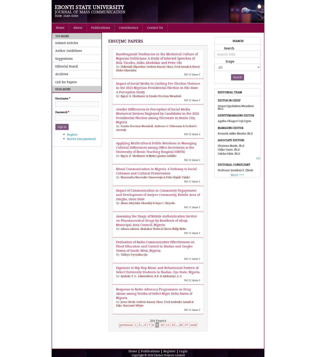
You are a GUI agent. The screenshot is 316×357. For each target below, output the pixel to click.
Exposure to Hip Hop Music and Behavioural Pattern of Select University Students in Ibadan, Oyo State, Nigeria (158, 270)
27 (186, 325)
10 (162, 325)
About (77, 28)
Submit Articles (66, 43)
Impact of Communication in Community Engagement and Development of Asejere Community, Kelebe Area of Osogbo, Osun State (158, 194)
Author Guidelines (68, 51)
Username (62, 98)
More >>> (237, 175)
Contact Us (155, 28)
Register (72, 134)
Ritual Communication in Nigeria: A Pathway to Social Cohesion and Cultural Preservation (156, 171)
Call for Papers (66, 82)
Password (62, 112)
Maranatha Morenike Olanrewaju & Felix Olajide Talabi (155, 177)
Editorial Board (66, 66)
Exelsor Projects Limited (169, 355)
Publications (100, 28)
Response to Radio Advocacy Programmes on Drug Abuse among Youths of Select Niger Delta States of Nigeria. (154, 293)
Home (60, 28)
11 (167, 325)
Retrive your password (81, 139)
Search (229, 48)
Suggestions (64, 59)
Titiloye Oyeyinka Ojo (134, 254)
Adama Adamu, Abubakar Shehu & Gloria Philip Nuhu (153, 229)
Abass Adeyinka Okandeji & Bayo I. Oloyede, (148, 203)
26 (181, 325)
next (193, 325)
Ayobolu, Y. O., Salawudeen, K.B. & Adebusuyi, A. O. (151, 276)
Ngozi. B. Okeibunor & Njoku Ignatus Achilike (148, 156)
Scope (230, 61)
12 (173, 325)
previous (126, 325)
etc (258, 158)
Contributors (128, 28)
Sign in (62, 127)
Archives (61, 74)
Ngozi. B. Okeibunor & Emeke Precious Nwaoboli (151, 96)
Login (183, 351)
